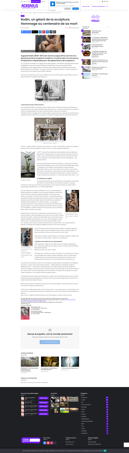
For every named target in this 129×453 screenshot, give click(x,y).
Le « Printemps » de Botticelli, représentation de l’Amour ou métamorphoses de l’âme (100, 39)
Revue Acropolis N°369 (31, 406)
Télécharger (43, 398)
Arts (27, 12)
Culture (83, 428)
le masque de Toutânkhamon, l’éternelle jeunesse (49, 368)
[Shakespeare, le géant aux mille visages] (55, 404)
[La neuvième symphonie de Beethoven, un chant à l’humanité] (55, 410)
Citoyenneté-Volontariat (87, 421)
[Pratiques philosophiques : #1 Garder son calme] (55, 399)
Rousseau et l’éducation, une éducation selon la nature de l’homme (100, 61)
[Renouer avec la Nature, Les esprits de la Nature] (86, 69)
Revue (83, 411)
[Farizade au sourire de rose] (64, 410)
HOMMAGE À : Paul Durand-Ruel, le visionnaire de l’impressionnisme (29, 369)
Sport (82, 423)
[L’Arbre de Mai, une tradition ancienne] (74, 399)
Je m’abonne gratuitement (98, 6)
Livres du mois (86, 6)
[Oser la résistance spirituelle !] (74, 410)
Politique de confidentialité (94, 444)
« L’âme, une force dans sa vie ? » (70, 368)
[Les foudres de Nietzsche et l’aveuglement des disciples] (64, 399)
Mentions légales (92, 442)
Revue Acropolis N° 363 (30, 398)
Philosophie (84, 397)
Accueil (23, 12)
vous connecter (30, 382)
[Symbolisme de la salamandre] (86, 33)
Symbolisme (84, 433)
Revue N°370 (28, 402)
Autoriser (75, 8)
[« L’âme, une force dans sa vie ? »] (70, 362)
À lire (82, 426)
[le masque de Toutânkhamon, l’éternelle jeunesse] (50, 362)
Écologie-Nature (85, 418)
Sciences (83, 414)
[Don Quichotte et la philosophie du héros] (86, 47)
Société (83, 399)
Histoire (83, 409)
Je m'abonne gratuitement (50, 342)
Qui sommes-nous (70, 442)
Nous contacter (69, 444)
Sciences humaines (86, 404)
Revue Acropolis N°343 (31, 413)
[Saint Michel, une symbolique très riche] (86, 76)
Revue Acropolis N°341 (31, 409)
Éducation (83, 416)
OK (105, 450)
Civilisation (84, 430)
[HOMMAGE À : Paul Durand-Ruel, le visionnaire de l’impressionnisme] (30, 362)
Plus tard (67, 8)
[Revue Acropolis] (30, 6)
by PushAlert (53, 10)
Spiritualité (84, 407)
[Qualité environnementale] (64, 404)
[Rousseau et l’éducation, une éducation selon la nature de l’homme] (86, 62)
